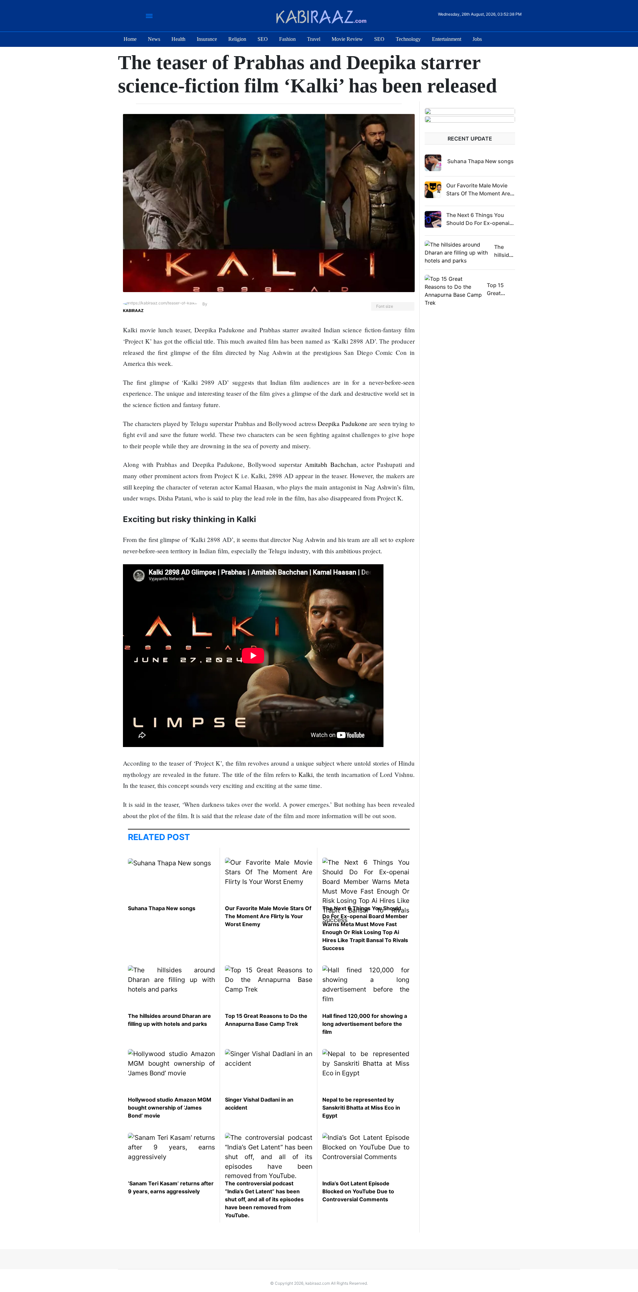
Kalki (305, 774)
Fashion (287, 39)
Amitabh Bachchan (331, 464)
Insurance (207, 39)
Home (130, 39)
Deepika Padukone (342, 423)
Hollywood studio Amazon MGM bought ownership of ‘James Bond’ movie (169, 1107)
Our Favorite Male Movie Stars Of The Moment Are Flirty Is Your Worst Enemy (268, 916)
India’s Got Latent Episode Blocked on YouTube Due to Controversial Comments (358, 1191)
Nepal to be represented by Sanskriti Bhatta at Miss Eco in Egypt (361, 1107)
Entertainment (446, 39)
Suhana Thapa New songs (161, 908)
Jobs (477, 39)
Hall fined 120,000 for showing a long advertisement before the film (364, 1024)
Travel (313, 39)
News (154, 39)
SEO (263, 39)
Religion (237, 39)
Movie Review (347, 39)
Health (178, 39)
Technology (408, 39)
